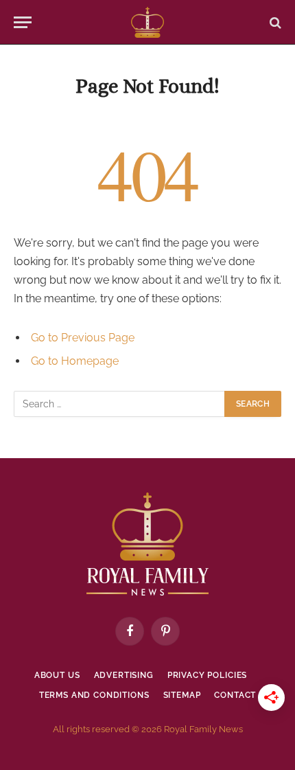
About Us (57, 675)
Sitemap (182, 695)
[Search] (274, 22)
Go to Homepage (75, 360)
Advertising (124, 675)
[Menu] (23, 22)
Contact (235, 695)
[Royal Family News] (147, 22)
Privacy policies (207, 675)
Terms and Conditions (94, 695)
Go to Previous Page (82, 337)
